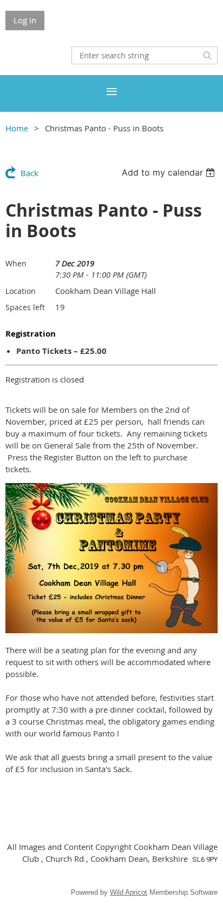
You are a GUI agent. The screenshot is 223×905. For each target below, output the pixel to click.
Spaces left (25, 307)
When (16, 263)
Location (20, 291)
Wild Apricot (128, 892)
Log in (25, 20)
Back (29, 172)
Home (16, 128)
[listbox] (170, 172)
